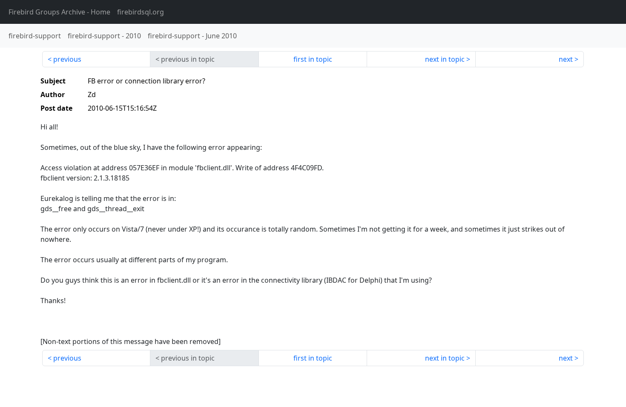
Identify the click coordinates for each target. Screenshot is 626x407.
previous (67, 59)
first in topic (312, 59)
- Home (59, 12)
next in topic (445, 59)
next (566, 59)
